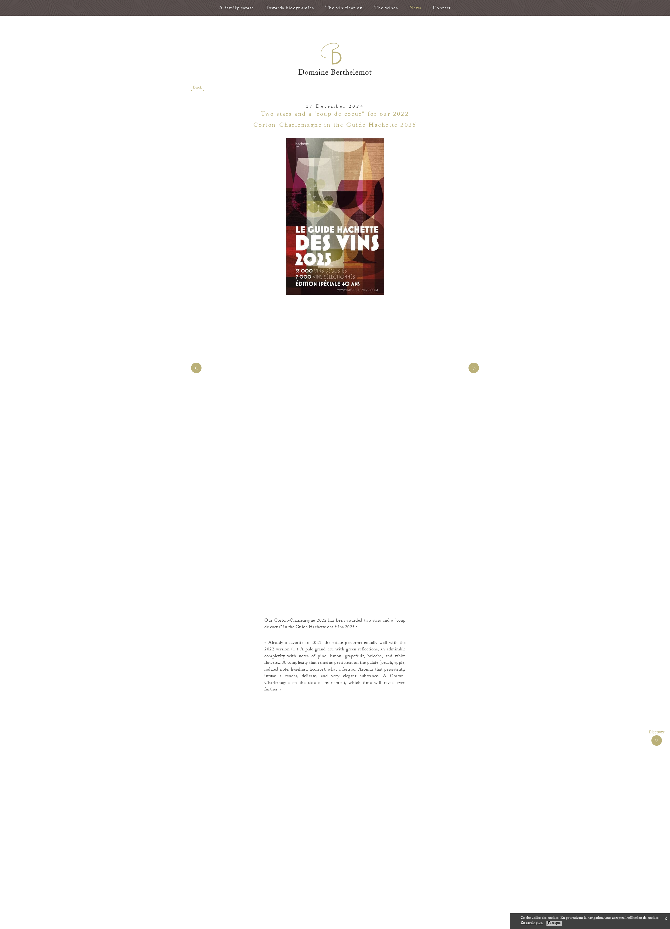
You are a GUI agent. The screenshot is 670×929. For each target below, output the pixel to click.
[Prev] (196, 368)
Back (197, 88)
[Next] (473, 368)
